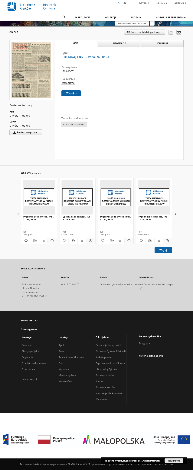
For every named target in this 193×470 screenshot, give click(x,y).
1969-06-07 (67, 71)
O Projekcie (82, 17)
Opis (61, 363)
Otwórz (14, 115)
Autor (62, 351)
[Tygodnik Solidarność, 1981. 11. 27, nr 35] (116, 197)
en (124, 3)
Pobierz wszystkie (26, 132)
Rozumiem (174, 460)
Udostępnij (162, 3)
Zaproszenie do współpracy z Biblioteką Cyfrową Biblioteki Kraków (110, 369)
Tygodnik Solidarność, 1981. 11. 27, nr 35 (115, 218)
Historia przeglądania (171, 17)
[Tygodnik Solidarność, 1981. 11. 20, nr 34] (77, 197)
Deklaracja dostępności (108, 345)
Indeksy (136, 17)
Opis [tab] (75, 43)
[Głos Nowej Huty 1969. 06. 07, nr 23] (31, 70)
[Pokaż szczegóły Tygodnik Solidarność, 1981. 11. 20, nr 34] (90, 240)
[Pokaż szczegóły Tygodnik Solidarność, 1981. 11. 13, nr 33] (51, 240)
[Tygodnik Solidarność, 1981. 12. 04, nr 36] (154, 197)
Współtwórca (66, 381)
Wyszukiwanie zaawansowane (132, 23)
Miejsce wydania (68, 375)
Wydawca (64, 369)
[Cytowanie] (178, 32)
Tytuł (61, 345)
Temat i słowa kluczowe (71, 357)
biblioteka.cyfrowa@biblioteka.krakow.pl (121, 284)
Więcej (163, 250)
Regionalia (27, 357)
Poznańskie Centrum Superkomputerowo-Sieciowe (144, 464)
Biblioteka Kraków (105, 387)
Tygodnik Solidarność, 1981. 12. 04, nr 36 (153, 218)
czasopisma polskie (74, 124)
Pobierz (25, 115)
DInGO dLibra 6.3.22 (78, 464)
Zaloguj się (180, 2)
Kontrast (144, 2)
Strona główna (29, 329)
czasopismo (68, 82)
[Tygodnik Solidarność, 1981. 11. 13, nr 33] (39, 197)
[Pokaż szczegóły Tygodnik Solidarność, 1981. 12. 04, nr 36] (166, 240)
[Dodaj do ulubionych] (170, 32)
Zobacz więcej (29, 379)
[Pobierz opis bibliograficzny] (34, 240)
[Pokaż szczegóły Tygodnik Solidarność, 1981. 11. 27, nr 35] (128, 240)
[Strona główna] (63, 17)
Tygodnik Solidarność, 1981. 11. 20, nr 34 (76, 218)
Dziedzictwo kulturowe (34, 363)
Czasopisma (28, 369)
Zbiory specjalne (30, 351)
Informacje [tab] (119, 43)
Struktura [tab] (162, 43)
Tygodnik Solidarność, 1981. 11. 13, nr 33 (38, 218)
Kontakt (100, 381)
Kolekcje (110, 17)
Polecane (27, 345)
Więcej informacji (151, 460)
